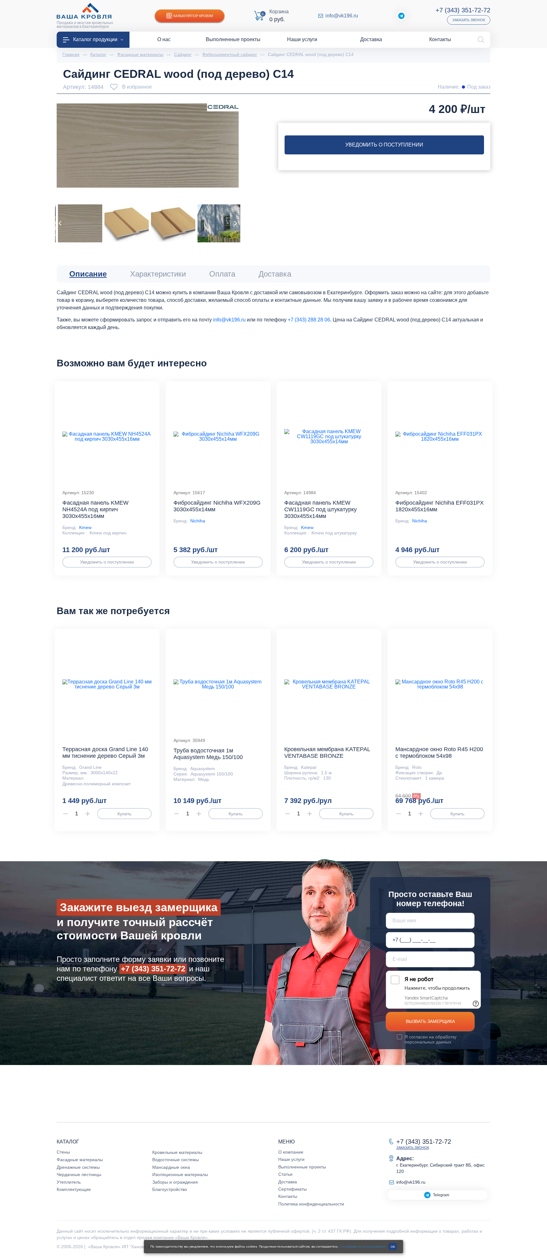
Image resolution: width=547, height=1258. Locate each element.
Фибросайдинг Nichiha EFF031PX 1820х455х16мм (439, 506)
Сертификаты (292, 1189)
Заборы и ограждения (175, 1182)
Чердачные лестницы (79, 1174)
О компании (290, 1152)
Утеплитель (69, 1182)
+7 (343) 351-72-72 (463, 10)
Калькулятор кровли (193, 16)
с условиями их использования (362, 1246)
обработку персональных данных (430, 1039)
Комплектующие (74, 1189)
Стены (63, 1152)
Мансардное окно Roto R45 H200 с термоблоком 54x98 (439, 752)
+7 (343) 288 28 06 (309, 319)
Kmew (85, 527)
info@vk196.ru (341, 15)
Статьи (285, 1174)
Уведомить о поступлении (384, 144)
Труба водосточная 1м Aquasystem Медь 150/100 (208, 753)
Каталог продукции (95, 39)
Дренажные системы (78, 1167)
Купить (124, 813)
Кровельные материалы (177, 1152)
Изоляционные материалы (180, 1174)
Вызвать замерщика (430, 1021)
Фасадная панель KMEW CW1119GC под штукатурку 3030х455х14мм (320, 509)
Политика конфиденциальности (311, 1203)
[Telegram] (401, 16)
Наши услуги (291, 1159)
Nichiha (197, 520)
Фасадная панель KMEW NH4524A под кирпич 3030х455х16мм (95, 509)
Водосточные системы (175, 1159)
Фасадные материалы (80, 1159)
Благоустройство (169, 1189)
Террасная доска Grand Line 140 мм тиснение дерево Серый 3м (105, 752)
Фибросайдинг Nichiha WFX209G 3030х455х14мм (217, 506)
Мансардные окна (171, 1167)
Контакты (287, 1196)
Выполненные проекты (302, 1166)
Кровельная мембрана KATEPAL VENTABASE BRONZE (327, 752)
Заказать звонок (468, 20)
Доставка (287, 1181)
